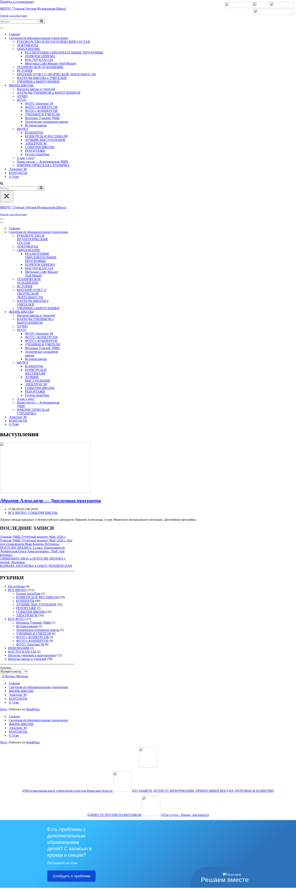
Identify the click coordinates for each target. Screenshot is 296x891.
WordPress (33, 709)
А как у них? (26, 158)
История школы (36, 125)
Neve (3, 709)
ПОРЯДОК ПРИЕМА (40, 56)
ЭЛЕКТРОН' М (26, 615)
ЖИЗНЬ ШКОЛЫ (21, 691)
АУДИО (22, 96)
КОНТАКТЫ (18, 173)
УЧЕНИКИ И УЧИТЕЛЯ (42, 114)
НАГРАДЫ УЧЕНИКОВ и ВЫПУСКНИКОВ (48, 92)
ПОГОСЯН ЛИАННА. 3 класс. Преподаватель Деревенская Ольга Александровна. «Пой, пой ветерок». (32, 551)
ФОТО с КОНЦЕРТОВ (41, 110)
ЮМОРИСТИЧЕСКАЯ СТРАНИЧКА (43, 165)
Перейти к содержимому (17, 1)
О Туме (14, 176)
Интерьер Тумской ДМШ (42, 118)
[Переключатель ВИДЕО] (70, 362)
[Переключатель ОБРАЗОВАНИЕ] (70, 250)
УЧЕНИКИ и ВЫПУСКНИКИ (38, 81)
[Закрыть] (6, 196)
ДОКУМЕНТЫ (27, 45)
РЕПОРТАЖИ (35, 150)
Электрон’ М (18, 169)
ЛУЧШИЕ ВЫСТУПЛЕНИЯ (45, 140)
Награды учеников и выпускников (32, 655)
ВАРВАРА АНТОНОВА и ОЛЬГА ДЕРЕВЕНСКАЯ (36, 565)
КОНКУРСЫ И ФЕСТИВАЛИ (46, 136)
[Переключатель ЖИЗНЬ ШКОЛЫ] (70, 312)
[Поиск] (41, 21)
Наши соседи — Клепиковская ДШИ (42, 161)
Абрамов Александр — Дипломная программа (50, 500)
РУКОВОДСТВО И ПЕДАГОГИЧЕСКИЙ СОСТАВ (53, 41)
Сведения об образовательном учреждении (38, 687)
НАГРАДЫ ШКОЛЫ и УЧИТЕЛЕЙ (42, 78)
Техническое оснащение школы (46, 121)
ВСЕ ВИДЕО (17, 512)
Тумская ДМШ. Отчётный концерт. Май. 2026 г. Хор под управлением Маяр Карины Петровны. (36, 542)
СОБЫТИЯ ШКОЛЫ (39, 147)
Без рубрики (16, 586)
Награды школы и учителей (36, 89)
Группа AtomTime (37, 154)
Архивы (5, 667)
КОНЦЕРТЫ (34, 132)
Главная (14, 34)
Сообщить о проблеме (71, 876)
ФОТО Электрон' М (30, 644)
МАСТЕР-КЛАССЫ (39, 59)
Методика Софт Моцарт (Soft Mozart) (50, 63)
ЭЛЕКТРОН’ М (36, 143)
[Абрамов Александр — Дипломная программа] (45, 492)
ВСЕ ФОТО (16, 619)
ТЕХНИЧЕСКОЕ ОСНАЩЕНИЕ (40, 67)
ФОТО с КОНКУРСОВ (41, 107)
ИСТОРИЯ (24, 70)
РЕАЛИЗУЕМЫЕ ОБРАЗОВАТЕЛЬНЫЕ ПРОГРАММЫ (64, 52)
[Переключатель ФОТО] (70, 330)
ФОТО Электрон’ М (39, 103)
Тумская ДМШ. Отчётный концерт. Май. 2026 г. (33, 536)
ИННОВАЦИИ (18, 648)
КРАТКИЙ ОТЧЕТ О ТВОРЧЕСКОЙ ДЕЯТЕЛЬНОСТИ (56, 74)
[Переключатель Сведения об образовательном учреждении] (70, 232)
